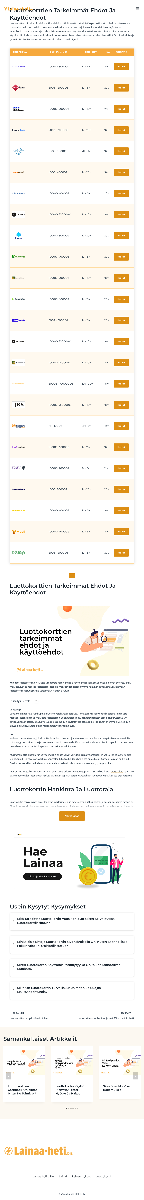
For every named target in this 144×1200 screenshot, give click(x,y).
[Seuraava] (135, 1075)
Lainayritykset (81, 1176)
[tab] (66, 1108)
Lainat (63, 1176)
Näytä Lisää (72, 816)
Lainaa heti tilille (43, 1176)
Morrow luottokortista (35, 758)
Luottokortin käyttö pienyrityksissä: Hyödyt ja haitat (70, 1090)
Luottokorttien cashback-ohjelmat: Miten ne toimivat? (105, 1016)
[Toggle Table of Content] (35, 701)
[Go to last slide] (8, 1075)
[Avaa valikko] (137, 9)
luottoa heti (117, 771)
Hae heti (121, 66)
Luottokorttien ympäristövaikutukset (29, 1016)
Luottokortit (103, 1176)
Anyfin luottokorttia (20, 763)
